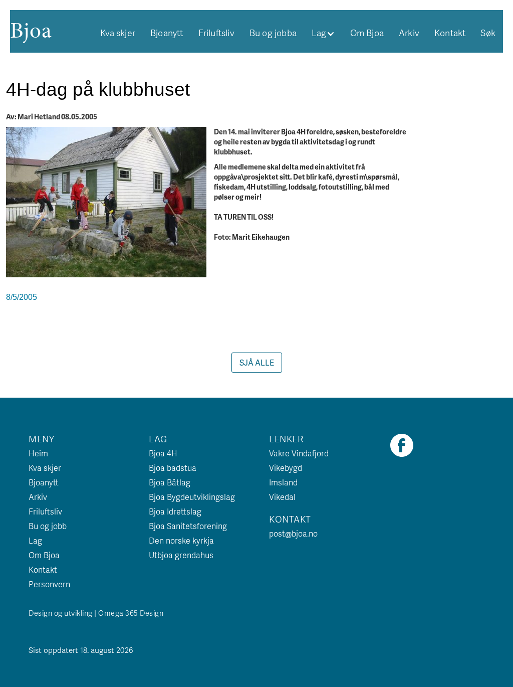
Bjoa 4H (163, 453)
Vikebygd (285, 467)
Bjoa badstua (172, 467)
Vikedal (282, 496)
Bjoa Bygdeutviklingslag (192, 496)
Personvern (49, 584)
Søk (487, 33)
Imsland (283, 482)
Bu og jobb (48, 526)
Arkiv (409, 33)
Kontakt (449, 33)
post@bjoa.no (293, 533)
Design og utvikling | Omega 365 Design (96, 613)
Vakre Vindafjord (299, 453)
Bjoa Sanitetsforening (188, 526)
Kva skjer (117, 33)
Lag (35, 540)
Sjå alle (256, 362)
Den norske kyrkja (181, 540)
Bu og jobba (273, 33)
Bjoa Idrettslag (175, 511)
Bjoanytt (166, 33)
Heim (38, 453)
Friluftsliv (216, 33)
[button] (323, 33)
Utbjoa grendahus (181, 555)
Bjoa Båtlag (169, 482)
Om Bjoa (367, 33)
